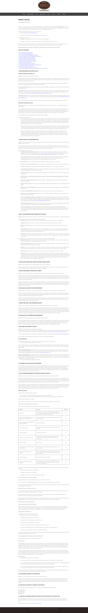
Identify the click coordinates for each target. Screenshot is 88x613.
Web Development (30, 14)
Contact (63, 14)
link (39, 244)
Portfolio (58, 14)
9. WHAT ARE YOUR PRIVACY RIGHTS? (25, 62)
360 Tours (53, 14)
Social (37, 14)
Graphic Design (43, 14)
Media (48, 14)
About (24, 14)
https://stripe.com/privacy (48, 93)
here (19, 601)
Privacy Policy (47, 608)
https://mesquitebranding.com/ (32, 32)
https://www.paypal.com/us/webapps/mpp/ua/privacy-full (34, 93)
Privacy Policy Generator (37, 603)
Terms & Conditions (53, 608)
